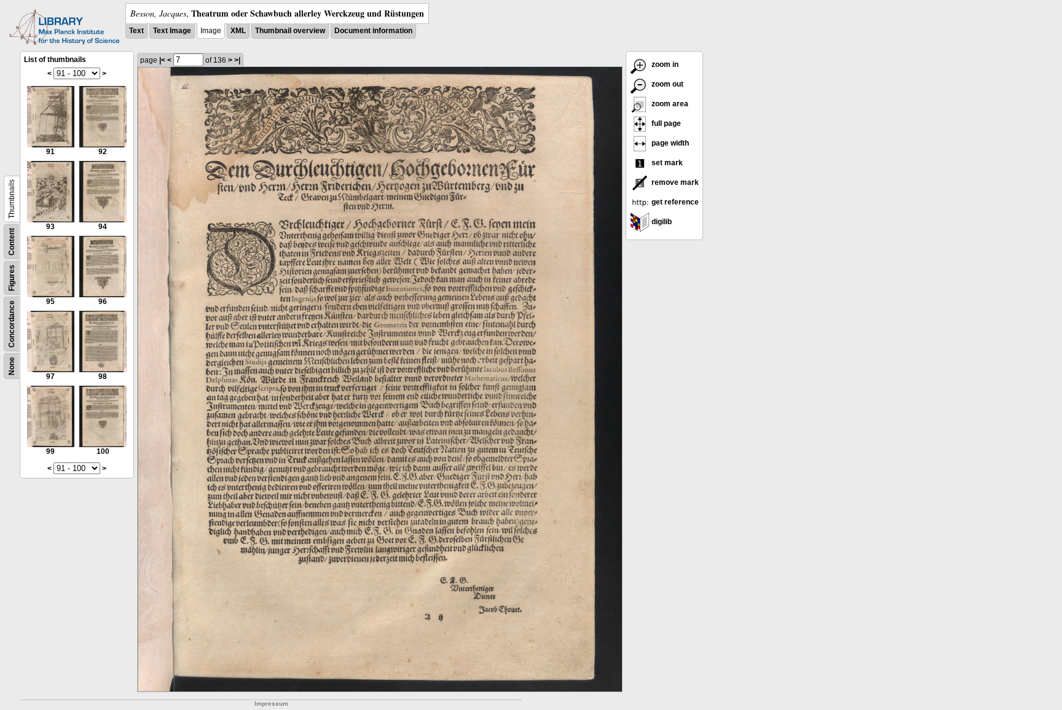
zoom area (669, 103)
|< (162, 60)
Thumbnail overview (290, 30)
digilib (661, 221)
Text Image (172, 30)
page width (669, 143)
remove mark (674, 182)
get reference (674, 202)
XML (238, 30)
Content (11, 242)
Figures (11, 278)
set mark (666, 162)
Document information (373, 30)
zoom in (664, 64)
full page (665, 123)
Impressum (271, 703)
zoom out (666, 84)
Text (136, 30)
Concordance (11, 324)
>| (237, 60)
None (11, 366)
